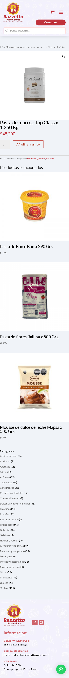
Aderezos (5, 466)
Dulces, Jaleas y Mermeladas (15, 503)
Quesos (4, 582)
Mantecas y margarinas (12, 551)
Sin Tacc (50, 158)
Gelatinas (5, 535)
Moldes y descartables (12, 561)
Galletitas (5, 530)
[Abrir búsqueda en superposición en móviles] (35, 30)
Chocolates (6, 482)
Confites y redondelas (11, 493)
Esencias (4, 514)
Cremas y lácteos (9, 498)
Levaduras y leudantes (12, 545)
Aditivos (4, 471)
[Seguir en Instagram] (41, 622)
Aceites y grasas (8, 456)
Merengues (6, 556)
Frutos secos (7, 524)
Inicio (2, 47)
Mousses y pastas (16, 47)
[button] (64, 56)
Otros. (3, 572)
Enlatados (5, 508)
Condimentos (7, 487)
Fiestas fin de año (9, 519)
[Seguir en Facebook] (35, 622)
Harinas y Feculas (9, 540)
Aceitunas (5, 461)
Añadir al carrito (28, 144)
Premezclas (6, 577)
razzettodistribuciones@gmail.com (25, 655)
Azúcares (5, 477)
